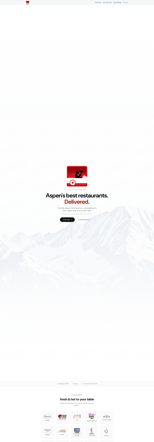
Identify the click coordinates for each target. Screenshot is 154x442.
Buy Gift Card (107, 2)
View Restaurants (84, 219)
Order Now (98, 2)
